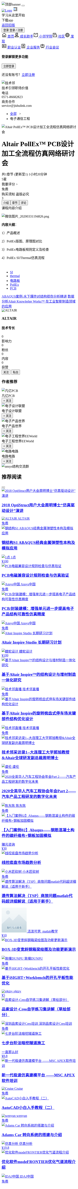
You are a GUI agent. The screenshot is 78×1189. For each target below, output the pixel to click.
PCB (13, 288)
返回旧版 (8, 25)
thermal (15, 276)
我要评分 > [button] (10, 184)
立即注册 (28, 75)
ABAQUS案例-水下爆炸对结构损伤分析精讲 (34, 296)
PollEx (14, 284)
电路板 (15, 280)
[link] (9, 310)
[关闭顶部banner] (23, 5)
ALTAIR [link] (9, 318)
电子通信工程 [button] (20, 118)
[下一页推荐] (3, 487)
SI (11, 272)
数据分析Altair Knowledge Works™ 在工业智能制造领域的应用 (39, 301)
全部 (13, 113)
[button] (39, 129)
